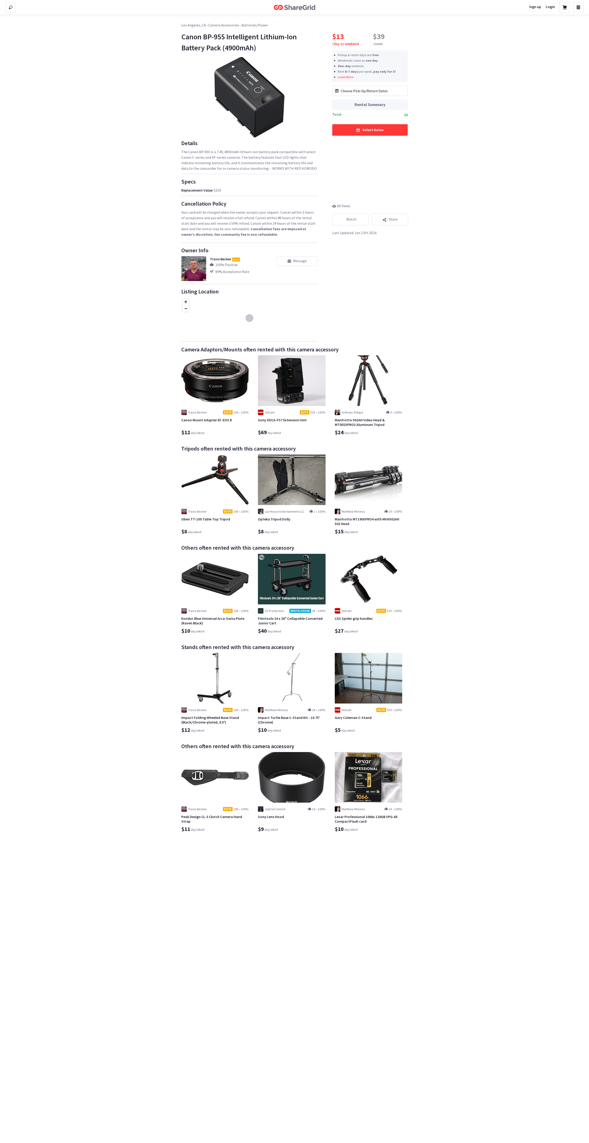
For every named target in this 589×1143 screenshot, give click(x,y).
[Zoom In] (185, 302)
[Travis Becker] (193, 268)
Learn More (345, 77)
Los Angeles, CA (193, 25)
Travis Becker (220, 259)
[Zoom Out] (185, 308)
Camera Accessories (223, 25)
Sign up (535, 6)
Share (393, 219)
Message (300, 260)
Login (550, 6)
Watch (351, 219)
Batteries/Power (255, 25)
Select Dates (373, 129)
